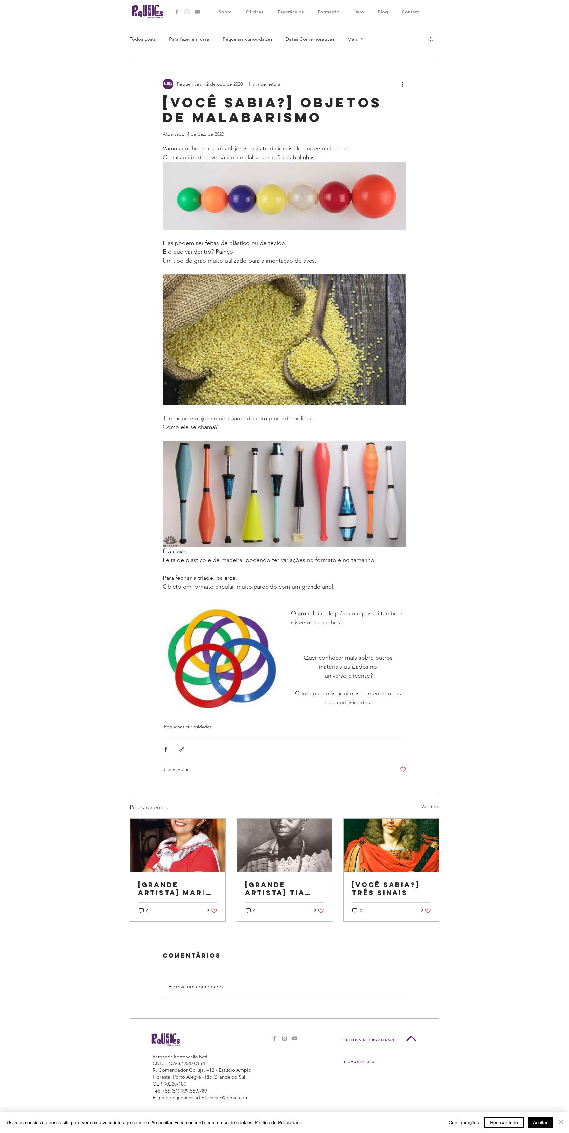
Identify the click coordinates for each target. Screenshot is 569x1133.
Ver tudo (430, 806)
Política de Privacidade (278, 1122)
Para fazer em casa (189, 39)
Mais (352, 39)
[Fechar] (561, 1122)
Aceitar (540, 1122)
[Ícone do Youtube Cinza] (197, 12)
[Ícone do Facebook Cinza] (177, 12)
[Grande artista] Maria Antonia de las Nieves (176, 888)
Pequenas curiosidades (247, 39)
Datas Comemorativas (309, 39)
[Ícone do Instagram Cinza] (187, 12)
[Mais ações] (402, 84)
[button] (431, 38)
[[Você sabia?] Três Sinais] (391, 845)
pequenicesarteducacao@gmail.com (209, 1097)
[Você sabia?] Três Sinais (386, 888)
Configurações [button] (464, 1122)
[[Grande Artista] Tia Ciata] (284, 845)
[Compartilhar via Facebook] (166, 749)
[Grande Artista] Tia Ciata (275, 888)
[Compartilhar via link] (182, 749)
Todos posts (143, 39)
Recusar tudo (504, 1122)
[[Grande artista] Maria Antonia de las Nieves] (177, 845)
